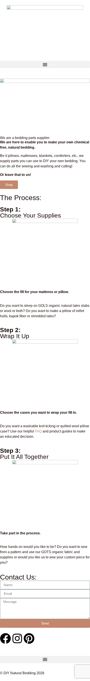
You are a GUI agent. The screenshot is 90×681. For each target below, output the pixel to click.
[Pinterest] (29, 638)
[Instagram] (17, 638)
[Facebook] (5, 638)
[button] (45, 64)
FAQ (38, 431)
